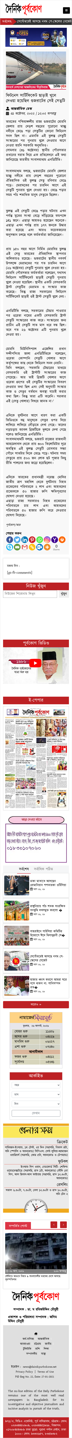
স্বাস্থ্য (43, 1354)
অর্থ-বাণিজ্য (28, 1339)
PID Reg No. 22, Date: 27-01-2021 (34, 1377)
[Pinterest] (32, 539)
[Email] (17, 547)
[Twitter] (17, 539)
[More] (47, 547)
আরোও (35, 1005)
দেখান (36, 1113)
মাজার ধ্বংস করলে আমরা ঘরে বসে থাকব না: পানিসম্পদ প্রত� (48, 983)
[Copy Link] (32, 547)
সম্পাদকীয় (31, 1354)
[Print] (62, 539)
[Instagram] (47, 539)
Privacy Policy (24, 1372)
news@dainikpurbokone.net (39, 1367)
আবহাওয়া (25, 1344)
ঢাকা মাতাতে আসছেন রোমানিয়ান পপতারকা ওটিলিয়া (48, 883)
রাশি (37, 1349)
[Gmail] (24, 547)
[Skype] (9, 547)
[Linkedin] (24, 539)
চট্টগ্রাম (37, 1344)
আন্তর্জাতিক (43, 1339)
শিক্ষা (46, 1349)
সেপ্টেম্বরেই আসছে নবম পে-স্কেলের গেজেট (47, 958)
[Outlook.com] (39, 547)
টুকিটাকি (27, 1349)
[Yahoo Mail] (54, 539)
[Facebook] (9, 539)
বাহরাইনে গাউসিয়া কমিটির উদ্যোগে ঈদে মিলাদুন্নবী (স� (47, 933)
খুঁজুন (64, 594)
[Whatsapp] (39, 539)
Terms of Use (45, 1372)
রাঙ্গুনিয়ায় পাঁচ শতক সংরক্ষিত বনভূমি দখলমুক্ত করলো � (47, 908)
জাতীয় (48, 1344)
